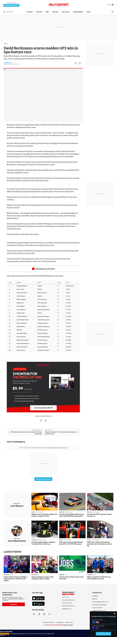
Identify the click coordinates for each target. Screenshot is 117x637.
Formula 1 (30, 12)
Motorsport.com (67, 603)
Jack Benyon (8, 62)
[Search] (112, 12)
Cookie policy (59, 622)
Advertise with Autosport (99, 604)
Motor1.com (65, 597)
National (55, 12)
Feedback (95, 596)
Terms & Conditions (48, 622)
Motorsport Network (55, 625)
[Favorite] (76, 63)
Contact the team (97, 607)
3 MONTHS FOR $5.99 (11, 5)
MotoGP (39, 12)
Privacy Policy (69, 622)
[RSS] (49, 614)
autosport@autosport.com (100, 602)
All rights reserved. (67, 625)
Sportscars (65, 12)
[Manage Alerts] (46, 420)
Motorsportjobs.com (68, 600)
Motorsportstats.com (68, 606)
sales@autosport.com (98, 610)
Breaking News (78, 12)
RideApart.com (66, 608)
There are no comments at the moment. (43, 448)
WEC (47, 12)
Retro (89, 12)
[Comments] (80, 63)
